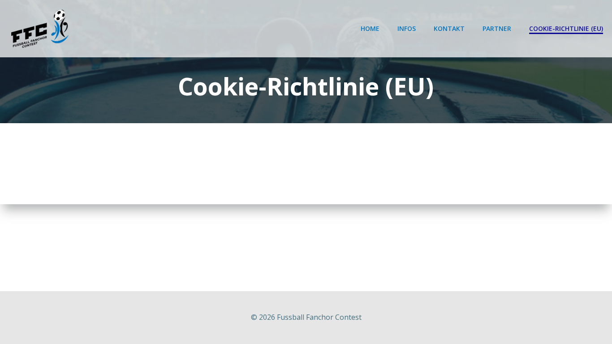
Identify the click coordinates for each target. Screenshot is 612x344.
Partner (497, 28)
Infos (406, 28)
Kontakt (449, 28)
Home (370, 28)
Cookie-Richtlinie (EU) (566, 28)
